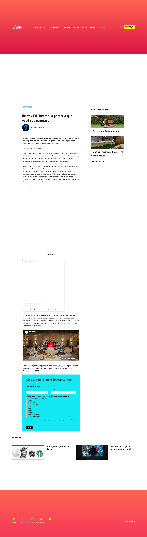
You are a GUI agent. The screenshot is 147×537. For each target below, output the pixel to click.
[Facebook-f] (23, 518)
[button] (129, 27)
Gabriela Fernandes (33, 148)
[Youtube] (32, 518)
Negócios (76, 27)
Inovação (93, 27)
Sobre (14, 522)
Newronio (54, 366)
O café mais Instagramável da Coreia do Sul (108, 152)
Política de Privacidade (36, 522)
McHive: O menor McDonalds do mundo (106, 131)
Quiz (45, 27)
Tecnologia (66, 27)
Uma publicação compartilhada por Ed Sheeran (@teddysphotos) (40, 309)
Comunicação (54, 27)
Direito (84, 27)
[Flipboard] (41, 518)
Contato (22, 522)
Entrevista (102, 27)
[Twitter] (14, 518)
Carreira (38, 27)
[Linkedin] (50, 518)
